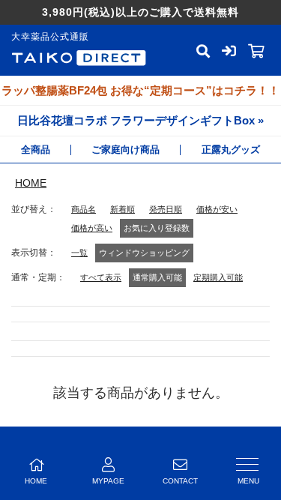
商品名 (83, 209)
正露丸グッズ (231, 149)
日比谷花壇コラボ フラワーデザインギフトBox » (140, 120)
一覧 (79, 252)
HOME (30, 183)
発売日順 (165, 209)
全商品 (35, 149)
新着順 (122, 209)
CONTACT (180, 481)
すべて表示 (100, 277)
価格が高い (91, 227)
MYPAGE (108, 481)
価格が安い (217, 209)
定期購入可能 (218, 277)
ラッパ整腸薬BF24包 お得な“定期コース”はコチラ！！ (140, 90)
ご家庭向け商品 (125, 149)
